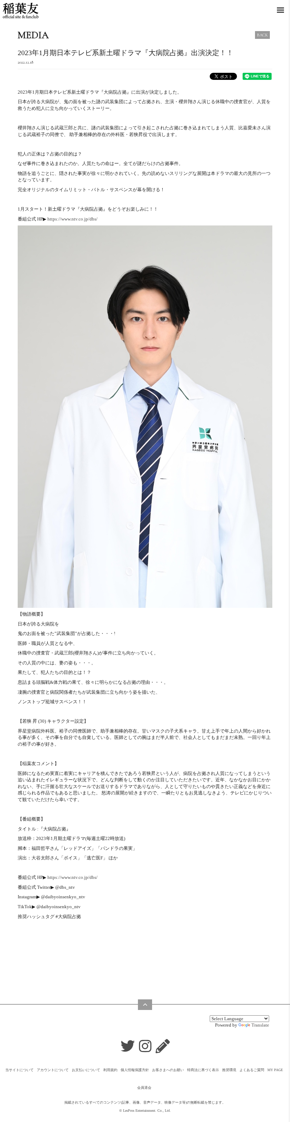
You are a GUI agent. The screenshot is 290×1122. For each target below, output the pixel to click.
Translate (260, 1025)
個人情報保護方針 (135, 1070)
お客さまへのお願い (168, 1070)
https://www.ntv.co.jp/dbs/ (72, 219)
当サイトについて (19, 1070)
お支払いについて (86, 1070)
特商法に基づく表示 (203, 1070)
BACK (262, 35)
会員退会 (144, 1087)
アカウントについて (53, 1070)
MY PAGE (275, 1070)
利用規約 (110, 1070)
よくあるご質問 (251, 1070)
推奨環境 (229, 1070)
